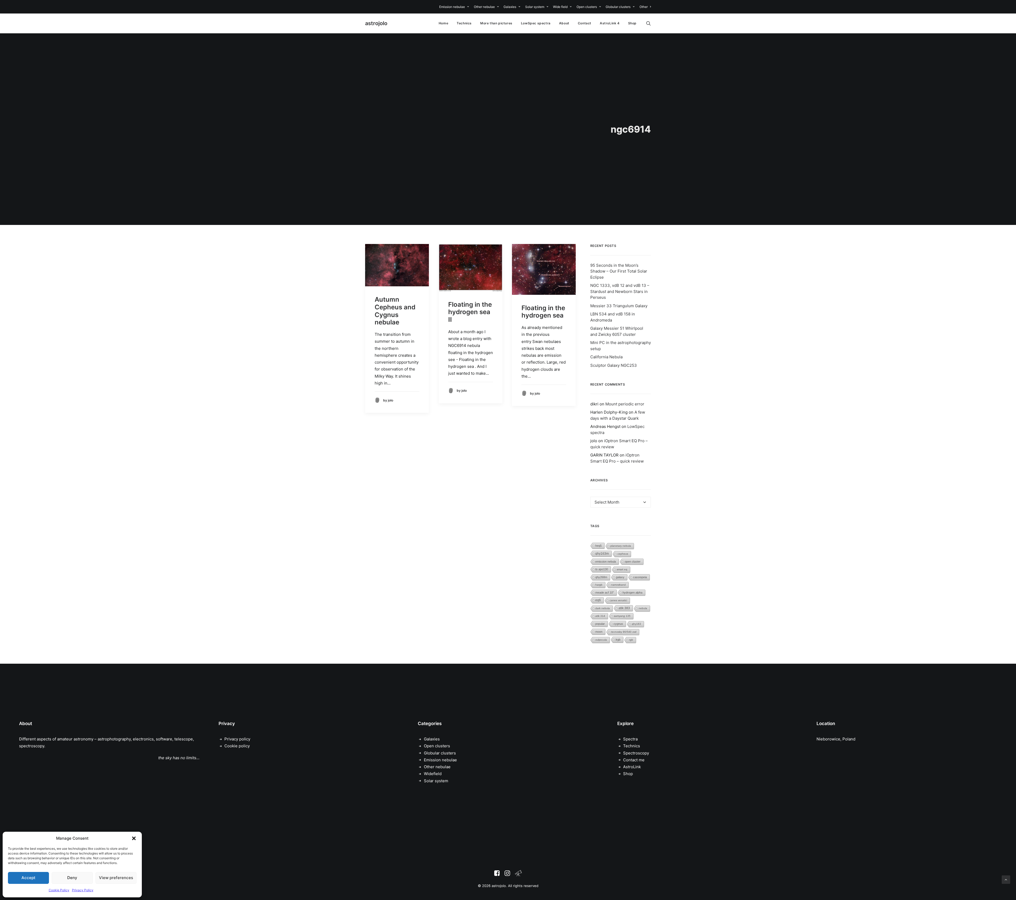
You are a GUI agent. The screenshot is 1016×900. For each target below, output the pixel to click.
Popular (600, 623)
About (564, 23)
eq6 (598, 600)
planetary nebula (620, 545)
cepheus (623, 553)
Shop (632, 23)
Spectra (630, 738)
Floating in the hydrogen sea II (470, 312)
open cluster (633, 561)
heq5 (598, 545)
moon (598, 631)
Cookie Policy (59, 890)
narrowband (618, 584)
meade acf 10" (604, 592)
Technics (464, 23)
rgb (631, 639)
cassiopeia (640, 577)
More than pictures (496, 23)
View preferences (116, 877)
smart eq (622, 569)
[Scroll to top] (1006, 879)
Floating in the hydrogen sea (543, 311)
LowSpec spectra (536, 23)
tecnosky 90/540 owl (623, 631)
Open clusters (587, 7)
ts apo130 (601, 569)
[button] (134, 838)
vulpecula (601, 639)
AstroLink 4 (610, 23)
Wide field (560, 7)
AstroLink (632, 766)
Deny (72, 877)
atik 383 (624, 608)
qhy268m (601, 577)
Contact (584, 23)
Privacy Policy (82, 890)
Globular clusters (618, 7)
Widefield (433, 773)
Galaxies (510, 7)
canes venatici (618, 600)
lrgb (618, 639)
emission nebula (605, 561)
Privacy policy (237, 738)
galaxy (620, 577)
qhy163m (602, 553)
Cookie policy (237, 745)
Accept (28, 877)
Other (643, 7)
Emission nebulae (452, 7)
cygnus (618, 623)
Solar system (534, 7)
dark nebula (602, 608)
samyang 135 (622, 615)
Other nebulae (484, 7)
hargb (598, 584)
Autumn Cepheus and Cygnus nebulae (395, 311)
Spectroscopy (636, 753)
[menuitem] (455, 6)
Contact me (634, 759)
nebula (643, 608)
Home (443, 23)
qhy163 (636, 623)
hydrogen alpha (632, 592)
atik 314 (600, 615)
